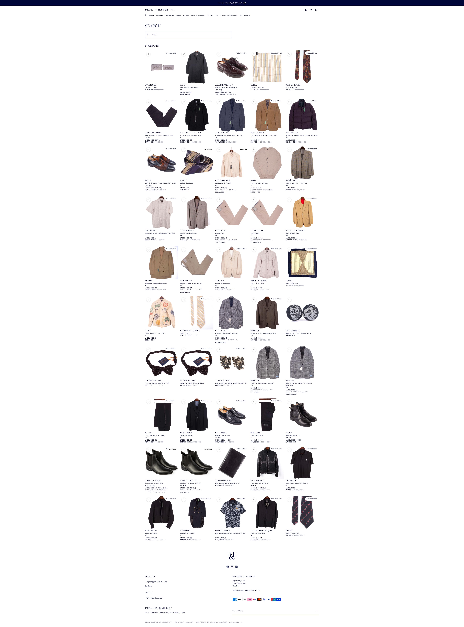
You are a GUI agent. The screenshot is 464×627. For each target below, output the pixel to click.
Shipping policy (212, 622)
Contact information (235, 622)
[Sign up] (317, 611)
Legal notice (223, 622)
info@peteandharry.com (154, 598)
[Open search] (145, 15)
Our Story (148, 586)
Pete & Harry (154, 622)
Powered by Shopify (165, 622)
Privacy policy (189, 622)
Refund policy (179, 622)
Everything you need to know (156, 582)
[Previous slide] (148, 67)
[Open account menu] (305, 9)
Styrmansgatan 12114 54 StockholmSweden (239, 583)
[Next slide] (174, 67)
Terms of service (200, 622)
